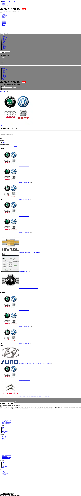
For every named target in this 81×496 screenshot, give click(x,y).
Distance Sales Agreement (6, 422)
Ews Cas (3, 42)
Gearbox (3, 20)
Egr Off (3, 41)
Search (3, 86)
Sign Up (12, 402)
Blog (3, 28)
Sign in (3, 57)
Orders (3, 3)
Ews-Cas (3, 17)
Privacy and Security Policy (7, 420)
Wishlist (3, 432)
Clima (3, 38)
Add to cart (2, 140)
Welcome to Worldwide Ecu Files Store (9, 1)
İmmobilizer (4, 22)
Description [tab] (4, 142)
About (3, 429)
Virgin (3, 24)
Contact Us (4, 30)
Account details (5, 5)
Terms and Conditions (6, 423)
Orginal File (4, 23)
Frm (3, 19)
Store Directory (5, 431)
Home (1, 91)
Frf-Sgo (3, 18)
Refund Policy (4, 421)
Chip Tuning (4, 15)
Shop (3, 27)
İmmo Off (4, 21)
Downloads (4, 4)
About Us (4, 29)
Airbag (3, 14)
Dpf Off (3, 40)
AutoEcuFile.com (4, 450)
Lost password (4, 6)
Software (3, 25)
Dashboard (4, 16)
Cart (3, 430)
